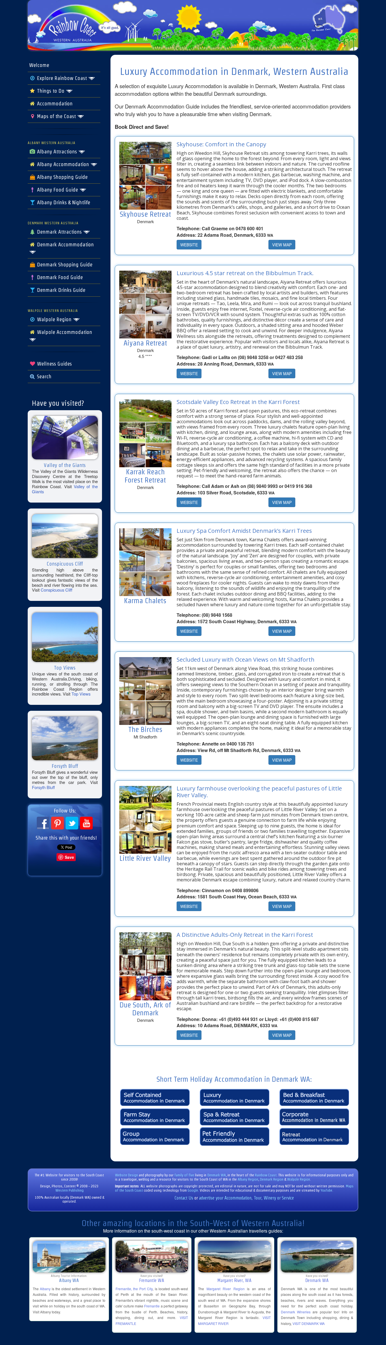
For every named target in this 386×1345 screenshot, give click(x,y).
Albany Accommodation (63, 164)
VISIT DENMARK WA (308, 1323)
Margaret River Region (226, 1288)
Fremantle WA (151, 1280)
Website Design (126, 1175)
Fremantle (152, 1305)
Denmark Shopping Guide (64, 265)
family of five (184, 1175)
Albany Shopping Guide (62, 177)
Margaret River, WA (234, 1280)
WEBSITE (189, 244)
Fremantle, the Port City (134, 1288)
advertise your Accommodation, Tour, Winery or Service (246, 1198)
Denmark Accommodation (65, 244)
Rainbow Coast (266, 1175)
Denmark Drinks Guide (60, 290)
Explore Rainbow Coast (62, 78)
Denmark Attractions (59, 232)
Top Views (80, 694)
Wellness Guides (54, 364)
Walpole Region (54, 319)
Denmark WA (216, 1175)
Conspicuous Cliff (56, 590)
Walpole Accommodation (64, 332)
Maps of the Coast (56, 116)
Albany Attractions (57, 152)
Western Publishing (69, 1190)
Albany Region (248, 1179)
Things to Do (51, 91)
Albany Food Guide (57, 190)
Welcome (39, 65)
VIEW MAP (282, 244)
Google (193, 1190)
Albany (45, 1288)
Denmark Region (271, 1179)
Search (43, 376)
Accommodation (54, 104)
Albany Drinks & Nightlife (63, 202)
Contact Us (184, 1198)
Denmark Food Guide (59, 277)
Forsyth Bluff (43, 787)
